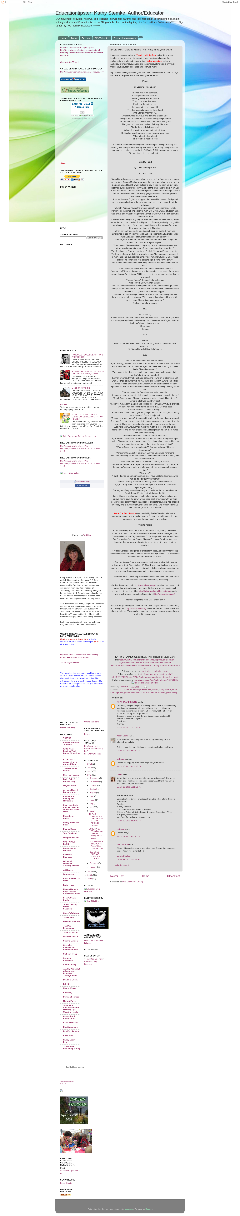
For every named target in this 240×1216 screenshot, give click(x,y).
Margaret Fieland (71, 838)
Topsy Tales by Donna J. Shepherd (70, 906)
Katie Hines (68, 885)
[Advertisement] (72, 282)
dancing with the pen (142, 690)
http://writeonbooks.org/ (144, 585)
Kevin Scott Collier (68, 817)
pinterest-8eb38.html (69, 62)
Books (74, 38)
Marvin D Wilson (124, 856)
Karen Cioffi (122, 736)
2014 (89, 764)
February (94, 863)
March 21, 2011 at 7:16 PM (128, 836)
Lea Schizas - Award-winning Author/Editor (70, 762)
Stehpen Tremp (70, 954)
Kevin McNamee (70, 1023)
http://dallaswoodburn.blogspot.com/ (154, 591)
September (95, 789)
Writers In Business (67, 856)
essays (155, 690)
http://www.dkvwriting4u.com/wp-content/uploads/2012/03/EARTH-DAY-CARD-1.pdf (80, 463)
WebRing (87, 535)
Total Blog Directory (94, 959)
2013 (89, 768)
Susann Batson (70, 941)
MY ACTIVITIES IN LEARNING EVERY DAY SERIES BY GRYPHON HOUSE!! (87, 416)
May (92, 804)
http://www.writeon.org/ (164, 594)
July (92, 796)
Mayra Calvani (70, 786)
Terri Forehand (70, 833)
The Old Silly (123, 845)
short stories (136, 693)
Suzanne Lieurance (68, 959)
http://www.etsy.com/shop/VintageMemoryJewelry (82, 72)
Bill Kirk (67, 984)
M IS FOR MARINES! (81, 388)
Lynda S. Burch (70, 980)
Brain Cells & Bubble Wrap (69, 780)
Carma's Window (71, 913)
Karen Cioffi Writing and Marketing (68, 798)
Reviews (86, 38)
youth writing (171, 693)
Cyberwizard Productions (69, 1017)
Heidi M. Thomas (71, 775)
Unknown (121, 759)
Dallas (119, 775)
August (93, 793)
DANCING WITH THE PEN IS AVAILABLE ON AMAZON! (96, 845)
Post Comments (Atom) (132, 882)
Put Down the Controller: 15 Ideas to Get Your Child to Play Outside (88, 372)
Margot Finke (69, 1001)
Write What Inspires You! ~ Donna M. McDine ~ (71, 752)
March (93, 811)
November (94, 782)
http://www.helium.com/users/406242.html (152, 663)
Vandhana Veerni (71, 937)
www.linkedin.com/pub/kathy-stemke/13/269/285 (156, 680)
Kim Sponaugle (70, 1027)
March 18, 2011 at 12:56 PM (129, 787)
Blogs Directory (67, 1183)
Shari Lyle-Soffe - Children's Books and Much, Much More (71, 808)
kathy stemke (165, 690)
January (93, 867)
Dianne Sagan (69, 829)
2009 (89, 875)
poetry (127, 693)
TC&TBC (67, 738)
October (93, 785)
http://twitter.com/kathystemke (154, 671)
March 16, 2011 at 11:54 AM (129, 727)
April (92, 807)
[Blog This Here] (92, 901)
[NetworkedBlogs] (82, 481)
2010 (89, 872)
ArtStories (68, 870)
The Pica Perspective (68, 927)
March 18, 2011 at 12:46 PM (129, 766)
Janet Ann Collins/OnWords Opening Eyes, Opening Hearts (71, 1008)
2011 (89, 775)
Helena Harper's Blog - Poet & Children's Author (71, 891)
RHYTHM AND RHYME (127, 702)
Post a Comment (121, 865)
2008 (89, 879)
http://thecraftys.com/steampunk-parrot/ (77, 47)
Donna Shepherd (71, 997)
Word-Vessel (69, 874)
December (94, 778)
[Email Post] (145, 687)
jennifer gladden (71, 1031)
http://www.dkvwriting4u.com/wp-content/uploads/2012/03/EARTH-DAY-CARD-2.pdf (80, 448)
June (92, 800)
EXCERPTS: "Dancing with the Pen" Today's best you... (96, 833)
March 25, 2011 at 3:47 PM (128, 860)
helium (87, 734)
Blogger (148, 1209)
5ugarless (129, 1209)
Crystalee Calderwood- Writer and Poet (70, 947)
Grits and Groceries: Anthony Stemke (71, 863)
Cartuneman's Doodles (69, 849)
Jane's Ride (68, 917)
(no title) (64, 405)
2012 (89, 771)
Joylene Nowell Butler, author (70, 791)
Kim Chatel (68, 1036)
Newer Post (117, 876)
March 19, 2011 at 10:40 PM (129, 821)
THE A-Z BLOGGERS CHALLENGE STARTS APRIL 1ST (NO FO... (96, 819)
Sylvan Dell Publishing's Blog (71, 1047)
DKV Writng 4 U (102, 38)
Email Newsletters (79, 118)
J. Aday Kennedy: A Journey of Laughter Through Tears (71, 972)
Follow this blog (82, 485)
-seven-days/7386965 (69, 663)
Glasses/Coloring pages (125, 38)
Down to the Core (71, 922)
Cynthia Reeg (69, 965)
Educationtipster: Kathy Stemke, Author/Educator (109, 13)
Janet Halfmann (70, 932)
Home (63, 38)
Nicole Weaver (70, 988)
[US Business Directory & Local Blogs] (65, 1195)
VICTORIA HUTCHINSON (154, 693)
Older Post (173, 876)
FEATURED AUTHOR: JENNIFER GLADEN (94, 855)
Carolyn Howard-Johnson (71, 743)
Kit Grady (67, 993)
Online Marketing (67, 728)
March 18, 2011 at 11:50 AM (129, 751)
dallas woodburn (124, 690)
